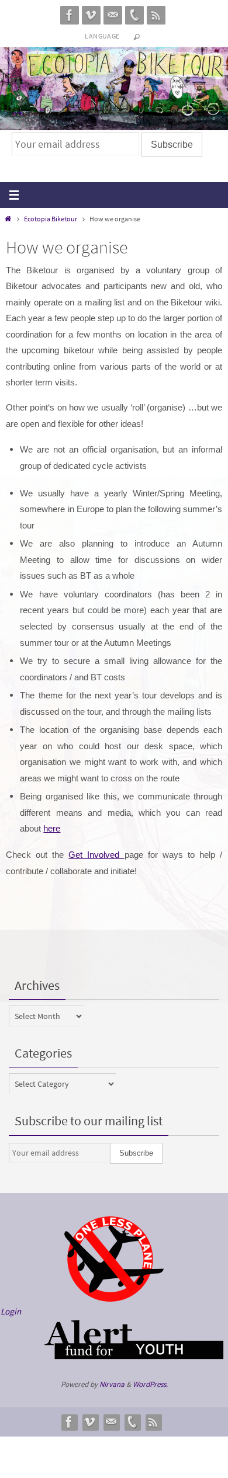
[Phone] (134, 15)
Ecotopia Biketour (50, 218)
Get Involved (96, 855)
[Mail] (112, 15)
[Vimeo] (91, 15)
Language (102, 36)
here (51, 828)
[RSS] (156, 15)
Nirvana (112, 1384)
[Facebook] (69, 15)
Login (11, 1311)
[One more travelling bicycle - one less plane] (114, 1298)
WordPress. (150, 1384)
